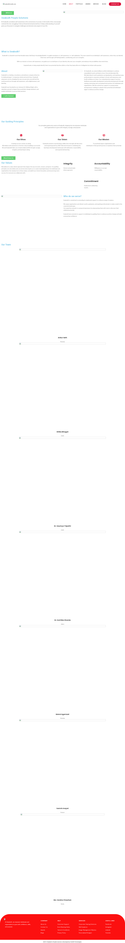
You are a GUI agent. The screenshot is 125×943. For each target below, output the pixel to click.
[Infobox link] (62, 576)
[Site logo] (9, 4)
